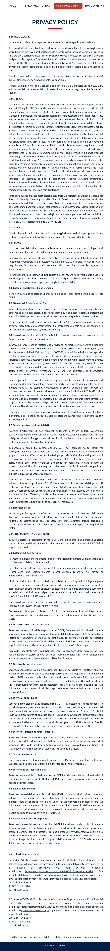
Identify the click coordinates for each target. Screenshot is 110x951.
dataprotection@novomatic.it (36, 906)
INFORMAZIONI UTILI (95, 6)
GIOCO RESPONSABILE (67, 6)
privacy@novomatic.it (40, 878)
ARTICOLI (46, 6)
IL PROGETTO (31, 6)
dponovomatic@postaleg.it (35, 910)
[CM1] (49, 473)
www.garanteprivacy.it (82, 831)
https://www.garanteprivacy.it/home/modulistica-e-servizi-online (59, 871)
